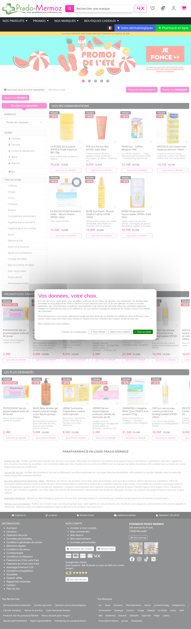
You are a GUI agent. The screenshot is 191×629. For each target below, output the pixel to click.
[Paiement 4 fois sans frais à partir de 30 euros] (141, 8)
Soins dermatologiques (136, 28)
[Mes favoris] (152, 8)
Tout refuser (98, 332)
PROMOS (39, 21)
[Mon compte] (174, 8)
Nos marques (65, 21)
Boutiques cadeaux (100, 21)
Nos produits (14, 21)
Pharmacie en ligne (174, 28)
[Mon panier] (184, 8)
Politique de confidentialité (74, 332)
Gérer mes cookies (120, 332)
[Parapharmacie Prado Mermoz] (32, 8)
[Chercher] (69, 8)
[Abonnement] (163, 8)
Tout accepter (144, 332)
